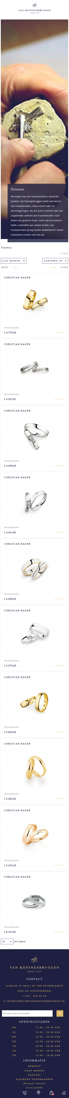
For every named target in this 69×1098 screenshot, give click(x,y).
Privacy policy (34, 1083)
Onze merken (34, 1070)
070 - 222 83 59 (36, 996)
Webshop (34, 1066)
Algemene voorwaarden (34, 1079)
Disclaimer (34, 1088)
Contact (34, 1075)
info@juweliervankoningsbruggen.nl (36, 1001)
